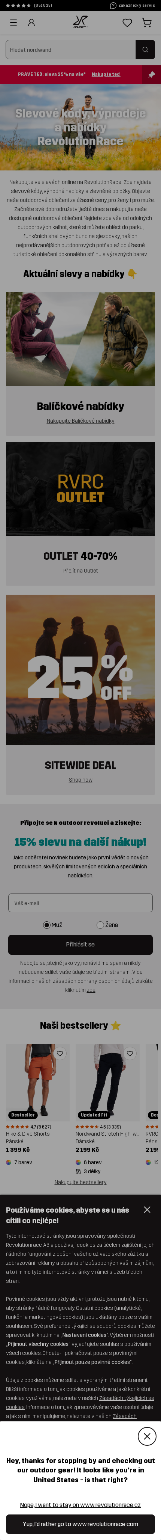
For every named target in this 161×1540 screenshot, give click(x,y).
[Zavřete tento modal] (147, 1436)
